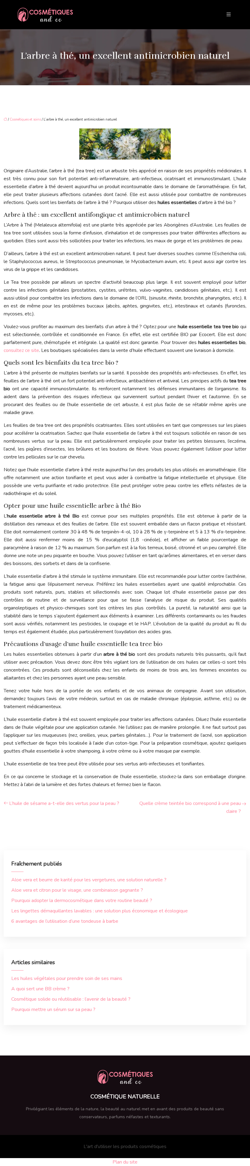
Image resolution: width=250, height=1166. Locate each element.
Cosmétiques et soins (25, 119)
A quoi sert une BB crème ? (40, 988)
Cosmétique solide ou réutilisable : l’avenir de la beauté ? (70, 999)
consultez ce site (21, 350)
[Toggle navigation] (228, 14)
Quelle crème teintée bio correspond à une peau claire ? (190, 807)
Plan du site (125, 1162)
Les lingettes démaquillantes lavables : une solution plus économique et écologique (99, 911)
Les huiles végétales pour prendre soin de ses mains (66, 978)
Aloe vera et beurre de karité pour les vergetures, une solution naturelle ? (88, 879)
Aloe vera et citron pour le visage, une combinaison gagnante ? (77, 890)
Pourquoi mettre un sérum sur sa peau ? (53, 1009)
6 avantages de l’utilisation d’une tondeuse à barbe (64, 921)
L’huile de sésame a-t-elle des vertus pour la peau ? (64, 803)
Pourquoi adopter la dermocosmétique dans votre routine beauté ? (81, 900)
